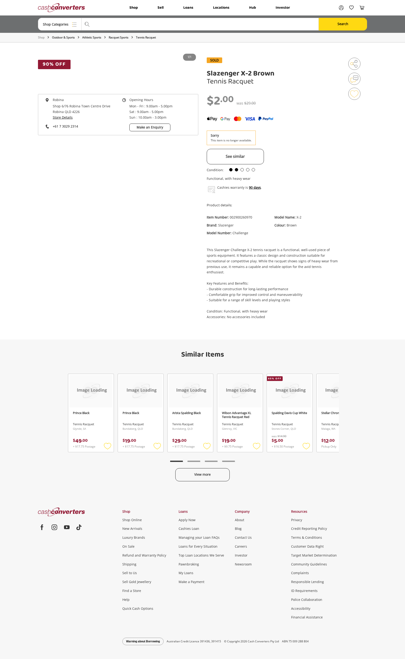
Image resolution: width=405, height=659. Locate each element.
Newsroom (243, 564)
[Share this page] (354, 64)
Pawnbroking (189, 564)
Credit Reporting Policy (309, 528)
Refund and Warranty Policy (144, 555)
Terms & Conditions (306, 537)
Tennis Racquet (146, 37)
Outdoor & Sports (63, 37)
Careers (241, 546)
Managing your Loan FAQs (199, 537)
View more (202, 474)
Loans (188, 7)
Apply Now (187, 520)
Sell (161, 7)
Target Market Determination (314, 555)
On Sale (128, 546)
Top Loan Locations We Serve (201, 555)
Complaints (300, 573)
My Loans (186, 573)
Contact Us (243, 537)
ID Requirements (304, 590)
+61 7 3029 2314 (65, 126)
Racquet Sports (118, 37)
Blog (238, 528)
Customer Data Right (307, 546)
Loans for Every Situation (198, 546)
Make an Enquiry (150, 127)
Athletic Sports (91, 37)
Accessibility (300, 608)
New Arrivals (132, 528)
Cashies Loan (189, 528)
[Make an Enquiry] (354, 79)
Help (126, 599)
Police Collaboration (306, 599)
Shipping (129, 564)
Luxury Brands (133, 537)
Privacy (296, 520)
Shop (133, 7)
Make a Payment (191, 582)
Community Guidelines (309, 564)
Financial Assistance (307, 617)
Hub (252, 7)
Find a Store (131, 590)
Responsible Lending (307, 582)
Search (343, 24)
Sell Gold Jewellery (136, 582)
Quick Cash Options (137, 608)
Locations (221, 7)
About (239, 520)
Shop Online (132, 520)
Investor (283, 7)
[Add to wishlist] (354, 94)
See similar (235, 156)
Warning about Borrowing (143, 641)
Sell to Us (129, 573)
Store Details (63, 117)
